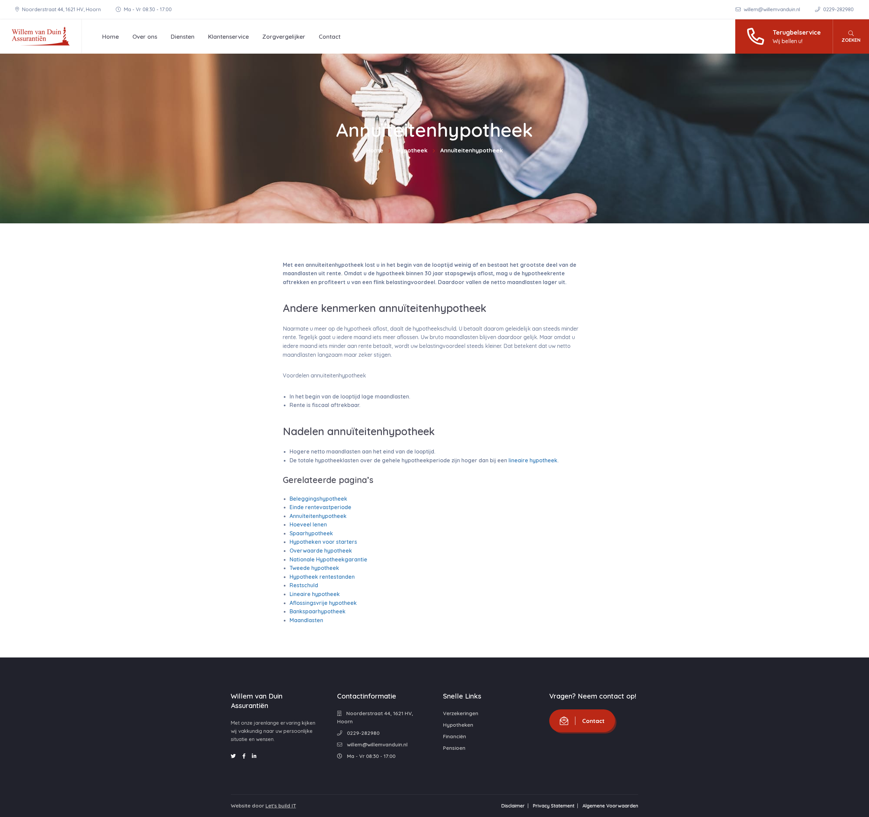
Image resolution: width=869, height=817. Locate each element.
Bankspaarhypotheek (318, 611)
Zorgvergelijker (283, 36)
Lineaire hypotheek (315, 594)
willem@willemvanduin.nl (771, 9)
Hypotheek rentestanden (322, 576)
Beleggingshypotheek (318, 498)
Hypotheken (458, 725)
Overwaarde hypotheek (321, 550)
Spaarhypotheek (311, 533)
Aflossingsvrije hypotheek (323, 602)
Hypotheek (411, 150)
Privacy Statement (553, 806)
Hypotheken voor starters (323, 541)
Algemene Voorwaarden (610, 806)
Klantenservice (228, 36)
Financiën (454, 736)
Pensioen (454, 748)
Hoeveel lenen (308, 524)
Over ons (144, 36)
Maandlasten (306, 620)
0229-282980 (838, 9)
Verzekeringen (460, 713)
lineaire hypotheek (533, 460)
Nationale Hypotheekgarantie (328, 559)
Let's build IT (280, 805)
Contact (329, 36)
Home (110, 36)
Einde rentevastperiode (320, 507)
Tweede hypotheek (314, 567)
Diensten (183, 36)
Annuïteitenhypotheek (318, 516)
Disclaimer (513, 806)
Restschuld (304, 585)
